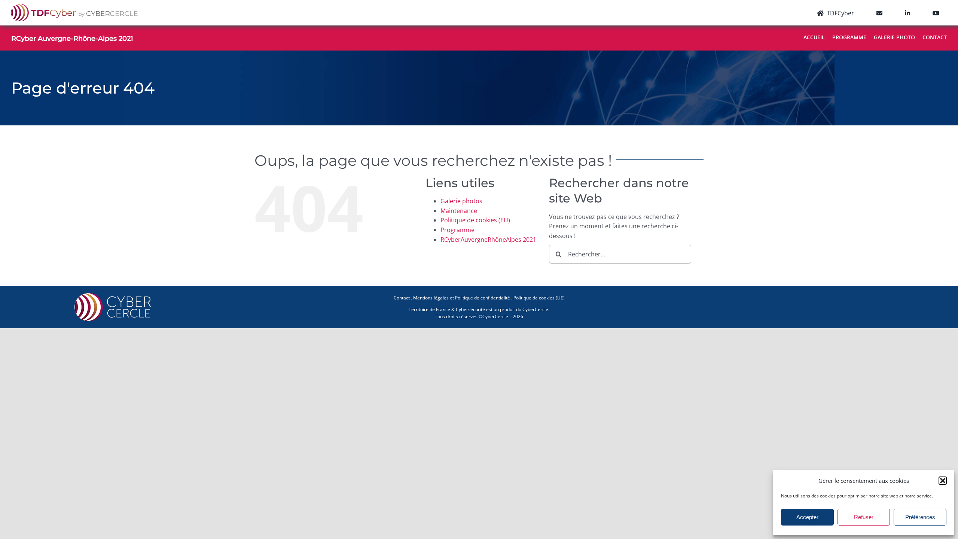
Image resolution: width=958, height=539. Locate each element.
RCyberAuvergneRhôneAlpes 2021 (488, 239)
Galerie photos (461, 201)
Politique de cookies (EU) (475, 220)
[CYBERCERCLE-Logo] (114, 295)
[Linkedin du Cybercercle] (907, 12)
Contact (402, 298)
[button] (942, 480)
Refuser (863, 517)
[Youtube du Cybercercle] (936, 12)
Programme (457, 230)
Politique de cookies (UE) (539, 298)
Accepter (807, 517)
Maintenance (458, 211)
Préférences (920, 517)
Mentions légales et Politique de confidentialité (461, 298)
